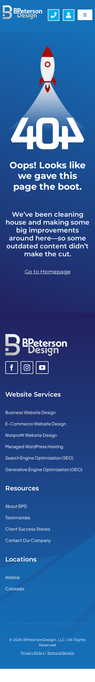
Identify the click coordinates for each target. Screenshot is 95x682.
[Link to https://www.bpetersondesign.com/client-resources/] (68, 15)
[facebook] (11, 367)
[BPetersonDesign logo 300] (36, 336)
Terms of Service (60, 653)
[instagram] (27, 367)
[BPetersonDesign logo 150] (22, 8)
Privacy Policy (32, 653)
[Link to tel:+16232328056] (53, 15)
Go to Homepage (47, 271)
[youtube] (42, 367)
